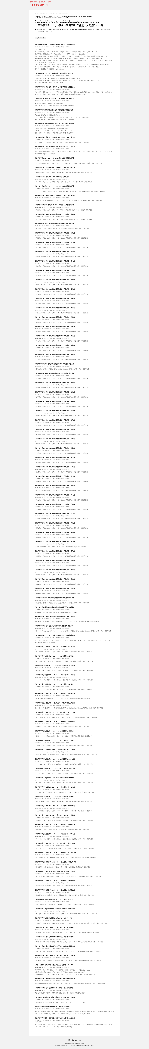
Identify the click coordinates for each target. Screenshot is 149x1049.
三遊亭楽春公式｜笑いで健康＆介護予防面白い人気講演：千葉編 (55, 233)
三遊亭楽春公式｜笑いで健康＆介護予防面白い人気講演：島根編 (55, 532)
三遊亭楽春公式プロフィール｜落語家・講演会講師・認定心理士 (55, 73)
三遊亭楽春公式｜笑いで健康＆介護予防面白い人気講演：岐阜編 (55, 298)
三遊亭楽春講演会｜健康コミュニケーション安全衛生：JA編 (54, 684)
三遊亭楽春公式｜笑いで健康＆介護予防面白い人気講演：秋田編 (55, 410)
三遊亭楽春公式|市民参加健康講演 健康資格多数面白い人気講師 (54, 607)
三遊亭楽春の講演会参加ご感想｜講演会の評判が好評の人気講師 (55, 997)
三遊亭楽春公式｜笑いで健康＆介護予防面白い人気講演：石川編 (55, 467)
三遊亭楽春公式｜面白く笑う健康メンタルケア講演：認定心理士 (55, 87)
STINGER (92, 1045)
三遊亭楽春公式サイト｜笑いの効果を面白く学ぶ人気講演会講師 (55, 44)
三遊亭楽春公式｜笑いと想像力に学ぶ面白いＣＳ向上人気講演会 (55, 195)
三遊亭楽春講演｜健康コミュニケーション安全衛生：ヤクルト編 (55, 787)
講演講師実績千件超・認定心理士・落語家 (74, 1043)
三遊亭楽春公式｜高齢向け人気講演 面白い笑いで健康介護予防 (55, 137)
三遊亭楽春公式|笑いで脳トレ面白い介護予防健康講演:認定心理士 (55, 98)
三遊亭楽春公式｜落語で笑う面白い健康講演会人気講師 (52, 177)
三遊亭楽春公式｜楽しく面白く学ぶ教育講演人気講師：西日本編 (55, 946)
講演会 (40, 1022)
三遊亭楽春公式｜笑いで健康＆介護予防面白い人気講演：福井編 (55, 485)
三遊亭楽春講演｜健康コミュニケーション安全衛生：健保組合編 (55, 890)
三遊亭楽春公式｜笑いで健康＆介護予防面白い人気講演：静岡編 (55, 279)
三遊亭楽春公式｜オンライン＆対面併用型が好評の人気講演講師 (55, 635)
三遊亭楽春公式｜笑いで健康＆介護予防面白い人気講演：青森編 (55, 382)
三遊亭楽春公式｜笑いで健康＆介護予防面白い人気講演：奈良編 (55, 336)
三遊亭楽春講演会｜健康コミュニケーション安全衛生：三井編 (54, 740)
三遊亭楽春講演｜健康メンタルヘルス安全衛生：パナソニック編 (55, 749)
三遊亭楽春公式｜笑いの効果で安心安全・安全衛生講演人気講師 (55, 616)
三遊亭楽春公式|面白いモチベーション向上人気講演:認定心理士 (54, 186)
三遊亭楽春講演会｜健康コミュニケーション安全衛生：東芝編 (54, 796)
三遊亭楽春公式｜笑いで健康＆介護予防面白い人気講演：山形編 (55, 420)
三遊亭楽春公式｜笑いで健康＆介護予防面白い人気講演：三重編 (55, 354)
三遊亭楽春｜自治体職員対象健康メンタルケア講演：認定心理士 (55, 899)
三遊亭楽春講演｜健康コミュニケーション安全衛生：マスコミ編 (55, 646)
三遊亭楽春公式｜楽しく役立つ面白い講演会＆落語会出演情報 (54, 988)
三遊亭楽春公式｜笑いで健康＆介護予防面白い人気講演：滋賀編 (55, 345)
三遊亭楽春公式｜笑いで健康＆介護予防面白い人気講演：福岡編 (55, 551)
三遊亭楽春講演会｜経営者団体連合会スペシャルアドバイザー (54, 918)
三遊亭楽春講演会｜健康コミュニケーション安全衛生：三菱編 (54, 731)
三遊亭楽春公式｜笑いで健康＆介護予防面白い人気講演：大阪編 (55, 307)
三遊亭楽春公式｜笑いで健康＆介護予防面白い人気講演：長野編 (55, 438)
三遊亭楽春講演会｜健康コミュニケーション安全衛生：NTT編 (54, 656)
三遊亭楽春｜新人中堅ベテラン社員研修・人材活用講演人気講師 (55, 703)
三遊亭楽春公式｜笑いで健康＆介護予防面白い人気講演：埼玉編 (55, 242)
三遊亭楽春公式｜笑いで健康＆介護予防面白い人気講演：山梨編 (55, 448)
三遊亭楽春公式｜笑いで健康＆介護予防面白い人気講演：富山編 (55, 476)
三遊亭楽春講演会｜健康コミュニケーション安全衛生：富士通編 (55, 665)
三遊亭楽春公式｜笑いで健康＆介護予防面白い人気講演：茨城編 (55, 251)
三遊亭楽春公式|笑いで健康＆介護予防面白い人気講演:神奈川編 (54, 223)
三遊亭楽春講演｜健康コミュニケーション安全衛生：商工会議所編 (55, 852)
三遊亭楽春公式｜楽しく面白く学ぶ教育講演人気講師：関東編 (54, 927)
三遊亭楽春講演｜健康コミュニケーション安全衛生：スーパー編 (55, 712)
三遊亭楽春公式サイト (39, 5)
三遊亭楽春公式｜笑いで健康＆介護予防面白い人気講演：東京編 (55, 214)
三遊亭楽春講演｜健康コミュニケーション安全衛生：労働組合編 (55, 880)
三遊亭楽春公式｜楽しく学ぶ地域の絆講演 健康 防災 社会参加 (54, 626)
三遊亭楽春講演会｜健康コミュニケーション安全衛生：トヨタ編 (55, 675)
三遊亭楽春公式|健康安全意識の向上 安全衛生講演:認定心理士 (54, 110)
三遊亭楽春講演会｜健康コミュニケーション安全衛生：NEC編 (54, 777)
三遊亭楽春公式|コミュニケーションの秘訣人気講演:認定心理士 (54, 158)
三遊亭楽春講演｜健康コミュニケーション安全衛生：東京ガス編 (55, 843)
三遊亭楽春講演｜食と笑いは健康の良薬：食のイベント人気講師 (55, 871)
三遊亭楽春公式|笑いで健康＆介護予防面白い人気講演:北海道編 (54, 373)
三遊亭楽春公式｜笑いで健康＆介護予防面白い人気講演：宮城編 (55, 401)
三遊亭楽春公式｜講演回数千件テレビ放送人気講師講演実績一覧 (55, 978)
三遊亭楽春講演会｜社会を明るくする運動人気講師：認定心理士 (55, 908)
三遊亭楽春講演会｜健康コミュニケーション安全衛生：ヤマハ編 (55, 834)
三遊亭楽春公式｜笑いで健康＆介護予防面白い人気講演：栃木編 (55, 261)
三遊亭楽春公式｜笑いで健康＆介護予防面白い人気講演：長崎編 (55, 579)
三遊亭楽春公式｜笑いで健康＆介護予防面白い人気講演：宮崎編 (55, 588)
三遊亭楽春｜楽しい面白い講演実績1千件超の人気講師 (56, 47)
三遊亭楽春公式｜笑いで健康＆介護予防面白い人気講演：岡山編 (55, 495)
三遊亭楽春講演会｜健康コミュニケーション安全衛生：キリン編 (55, 768)
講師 (37, 1022)
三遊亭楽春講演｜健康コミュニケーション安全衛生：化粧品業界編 (55, 862)
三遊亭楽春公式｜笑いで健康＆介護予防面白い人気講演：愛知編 (55, 289)
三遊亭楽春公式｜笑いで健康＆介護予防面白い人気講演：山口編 (55, 513)
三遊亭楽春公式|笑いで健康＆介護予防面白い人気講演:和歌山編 (54, 364)
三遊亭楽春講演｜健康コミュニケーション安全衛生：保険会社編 (55, 721)
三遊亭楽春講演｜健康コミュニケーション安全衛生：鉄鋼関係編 (55, 824)
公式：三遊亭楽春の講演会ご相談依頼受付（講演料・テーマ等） (55, 965)
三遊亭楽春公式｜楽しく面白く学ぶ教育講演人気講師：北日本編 (55, 955)
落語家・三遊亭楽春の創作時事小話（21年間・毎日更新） (53, 1006)
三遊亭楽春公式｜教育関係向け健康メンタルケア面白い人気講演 (55, 146)
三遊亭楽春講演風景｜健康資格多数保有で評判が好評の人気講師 (55, 1018)
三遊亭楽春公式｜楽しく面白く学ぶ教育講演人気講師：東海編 (54, 936)
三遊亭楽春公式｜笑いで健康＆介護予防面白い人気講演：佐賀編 (55, 560)
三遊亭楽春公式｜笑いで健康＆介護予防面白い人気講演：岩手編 (55, 392)
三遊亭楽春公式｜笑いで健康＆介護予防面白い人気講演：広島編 (55, 504)
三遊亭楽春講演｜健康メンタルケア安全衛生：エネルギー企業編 (55, 815)
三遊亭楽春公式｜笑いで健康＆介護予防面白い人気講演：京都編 (55, 326)
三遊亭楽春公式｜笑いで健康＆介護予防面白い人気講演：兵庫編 (55, 317)
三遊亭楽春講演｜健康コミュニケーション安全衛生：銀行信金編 (55, 693)
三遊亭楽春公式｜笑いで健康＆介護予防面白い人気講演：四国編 (55, 541)
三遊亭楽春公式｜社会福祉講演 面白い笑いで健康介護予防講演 (55, 167)
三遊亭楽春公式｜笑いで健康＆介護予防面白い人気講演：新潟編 (55, 457)
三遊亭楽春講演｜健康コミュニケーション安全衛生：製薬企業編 (55, 806)
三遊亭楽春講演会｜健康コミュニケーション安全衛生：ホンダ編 (55, 759)
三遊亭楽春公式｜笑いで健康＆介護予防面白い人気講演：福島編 (55, 429)
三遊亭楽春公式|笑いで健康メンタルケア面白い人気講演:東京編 (54, 205)
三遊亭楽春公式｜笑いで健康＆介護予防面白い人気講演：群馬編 (55, 270)
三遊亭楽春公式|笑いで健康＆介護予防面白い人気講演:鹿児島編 (54, 598)
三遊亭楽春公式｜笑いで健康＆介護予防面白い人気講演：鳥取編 (55, 523)
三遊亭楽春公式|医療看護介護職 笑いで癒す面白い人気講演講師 (54, 123)
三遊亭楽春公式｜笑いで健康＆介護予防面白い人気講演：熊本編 (55, 569)
